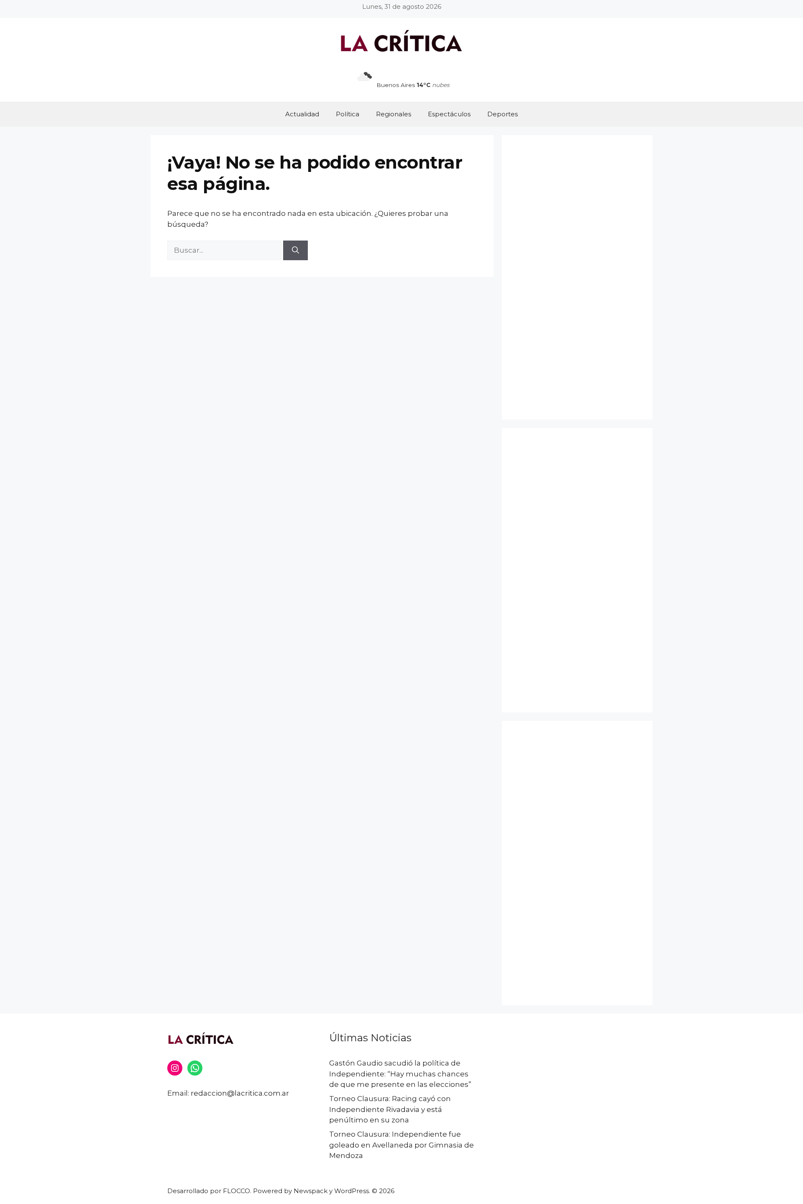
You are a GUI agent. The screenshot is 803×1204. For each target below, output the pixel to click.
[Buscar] (295, 251)
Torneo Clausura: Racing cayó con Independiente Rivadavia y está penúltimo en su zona (390, 1109)
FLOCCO (236, 1191)
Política (347, 114)
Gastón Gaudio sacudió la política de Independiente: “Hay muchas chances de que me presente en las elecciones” (400, 1074)
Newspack (310, 1191)
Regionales (393, 114)
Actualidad (302, 114)
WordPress (351, 1191)
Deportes (502, 114)
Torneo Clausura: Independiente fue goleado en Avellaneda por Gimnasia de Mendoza (401, 1145)
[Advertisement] (577, 277)
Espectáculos (449, 114)
